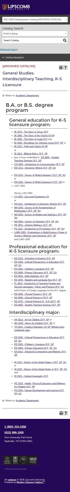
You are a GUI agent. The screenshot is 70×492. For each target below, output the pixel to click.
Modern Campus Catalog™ (31, 482)
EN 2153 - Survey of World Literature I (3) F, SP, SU (39, 175)
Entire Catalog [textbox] (11, 33)
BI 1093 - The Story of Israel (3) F (31, 139)
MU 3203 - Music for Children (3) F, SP (33, 323)
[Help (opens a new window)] (65, 67)
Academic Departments (27, 95)
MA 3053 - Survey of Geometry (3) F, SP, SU (36, 221)
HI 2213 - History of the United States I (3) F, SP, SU (40, 362)
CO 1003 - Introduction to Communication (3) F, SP (39, 164)
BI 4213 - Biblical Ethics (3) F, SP (31, 153)
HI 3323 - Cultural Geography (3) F (31, 376)
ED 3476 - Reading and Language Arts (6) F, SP (37, 280)
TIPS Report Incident (33, 460)
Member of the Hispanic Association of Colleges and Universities (15, 460)
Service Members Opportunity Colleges (24, 460)
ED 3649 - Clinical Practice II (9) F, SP (33, 297)
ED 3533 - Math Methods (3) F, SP (31, 276)
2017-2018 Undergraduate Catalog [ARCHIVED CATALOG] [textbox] (32, 19)
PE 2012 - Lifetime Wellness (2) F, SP (33, 225)
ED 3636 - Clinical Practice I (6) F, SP (33, 294)
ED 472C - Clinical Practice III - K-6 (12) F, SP (37, 301)
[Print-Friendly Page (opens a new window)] (61, 67)
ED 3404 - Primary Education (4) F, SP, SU (35, 272)
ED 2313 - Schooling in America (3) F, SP (34, 258)
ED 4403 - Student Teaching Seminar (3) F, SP (37, 305)
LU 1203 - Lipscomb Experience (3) (31, 196)
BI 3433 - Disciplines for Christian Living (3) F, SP (38, 143)
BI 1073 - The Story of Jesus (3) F (31, 132)
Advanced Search (9, 49)
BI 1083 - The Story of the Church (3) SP (34, 135)
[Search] (65, 40)
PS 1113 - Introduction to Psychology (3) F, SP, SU (39, 229)
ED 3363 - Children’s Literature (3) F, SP (34, 269)
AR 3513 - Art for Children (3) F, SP (31, 319)
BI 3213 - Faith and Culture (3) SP (31, 146)
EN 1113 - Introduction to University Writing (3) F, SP (40, 204)
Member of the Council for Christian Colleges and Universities (7, 460)
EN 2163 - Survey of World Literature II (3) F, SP (38, 182)
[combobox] (35, 19)
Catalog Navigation (14, 57)
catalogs (12, 479)
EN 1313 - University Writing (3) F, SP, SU (35, 168)
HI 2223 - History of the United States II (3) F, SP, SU (40, 369)
